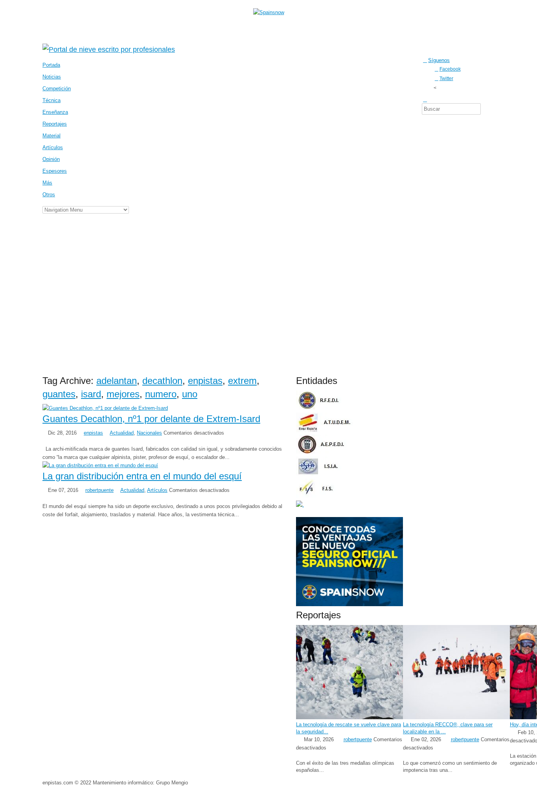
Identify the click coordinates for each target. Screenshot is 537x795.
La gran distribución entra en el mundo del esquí (142, 476)
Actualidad (122, 433)
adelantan (116, 380)
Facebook (450, 68)
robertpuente (99, 490)
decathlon (162, 380)
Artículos (157, 490)
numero (161, 394)
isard (91, 394)
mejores (123, 394)
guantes (58, 394)
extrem (242, 380)
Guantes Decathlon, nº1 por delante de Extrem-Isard (151, 418)
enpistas (205, 380)
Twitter (446, 78)
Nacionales (149, 433)
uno (189, 394)
